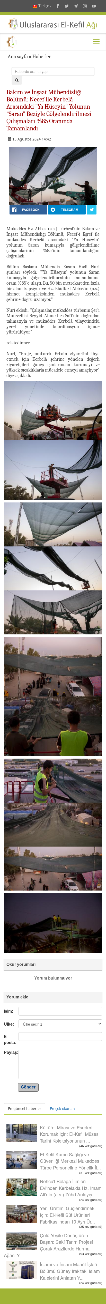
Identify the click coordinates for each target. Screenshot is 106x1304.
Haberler (41, 57)
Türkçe (43, 6)
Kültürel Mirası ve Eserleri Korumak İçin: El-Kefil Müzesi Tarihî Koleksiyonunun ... (70, 1134)
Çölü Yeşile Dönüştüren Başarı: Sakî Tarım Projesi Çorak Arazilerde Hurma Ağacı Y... (48, 1245)
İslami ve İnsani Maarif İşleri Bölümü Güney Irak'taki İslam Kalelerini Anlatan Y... (70, 1271)
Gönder (28, 1087)
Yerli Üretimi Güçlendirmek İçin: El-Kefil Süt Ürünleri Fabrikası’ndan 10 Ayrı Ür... (67, 1215)
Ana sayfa (18, 57)
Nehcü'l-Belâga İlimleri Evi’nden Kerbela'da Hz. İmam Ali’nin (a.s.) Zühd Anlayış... (71, 1188)
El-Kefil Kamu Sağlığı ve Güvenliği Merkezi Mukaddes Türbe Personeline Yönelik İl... (70, 1161)
